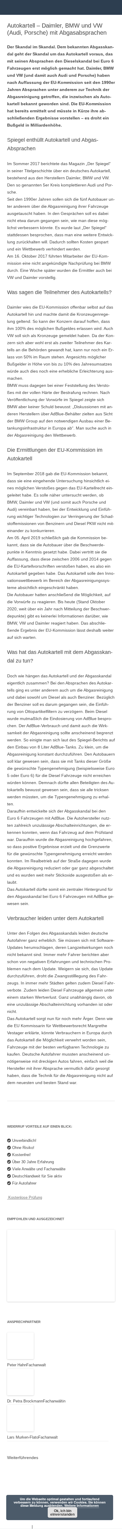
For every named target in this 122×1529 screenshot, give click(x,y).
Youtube (19, 1474)
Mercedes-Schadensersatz (37, 1482)
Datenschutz (18, 1526)
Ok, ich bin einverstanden (62, 1512)
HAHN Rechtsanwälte (32, 1490)
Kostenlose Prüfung (24, 1197)
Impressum (44, 1526)
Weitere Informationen (81, 1505)
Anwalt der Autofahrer (32, 1465)
